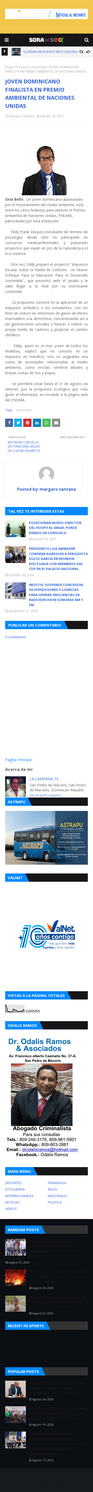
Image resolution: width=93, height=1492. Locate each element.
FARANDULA (57, 1183)
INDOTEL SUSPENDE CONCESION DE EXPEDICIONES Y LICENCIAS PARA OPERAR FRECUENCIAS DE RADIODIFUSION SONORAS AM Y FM (56, 594)
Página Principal (16, 67)
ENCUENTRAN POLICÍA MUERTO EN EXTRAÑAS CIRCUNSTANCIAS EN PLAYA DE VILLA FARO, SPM (57, 1302)
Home (29, 1476)
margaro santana (21, 116)
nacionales (39, 67)
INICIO (52, 1189)
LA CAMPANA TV (44, 778)
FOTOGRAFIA (15, 1189)
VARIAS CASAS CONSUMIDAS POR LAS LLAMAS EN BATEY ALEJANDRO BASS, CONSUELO (57, 1276)
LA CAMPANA (59, 1484)
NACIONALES (57, 1195)
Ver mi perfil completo (45, 795)
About (43, 1476)
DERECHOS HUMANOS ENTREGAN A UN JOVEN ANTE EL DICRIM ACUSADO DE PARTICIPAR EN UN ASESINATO (58, 1249)
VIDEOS (11, 1208)
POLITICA (54, 1202)
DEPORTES (13, 1183)
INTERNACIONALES (19, 1195)
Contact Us (61, 1476)
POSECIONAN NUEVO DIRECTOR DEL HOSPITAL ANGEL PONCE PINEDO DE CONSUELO (55, 527)
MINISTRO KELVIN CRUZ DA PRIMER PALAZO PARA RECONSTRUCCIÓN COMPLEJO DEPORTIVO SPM (58, 1413)
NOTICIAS (12, 1202)
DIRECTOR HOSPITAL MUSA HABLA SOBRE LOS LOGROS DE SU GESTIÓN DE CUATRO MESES (58, 1388)
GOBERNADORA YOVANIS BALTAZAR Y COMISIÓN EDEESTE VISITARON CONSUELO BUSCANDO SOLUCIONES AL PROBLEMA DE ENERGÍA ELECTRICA (58, 1444)
